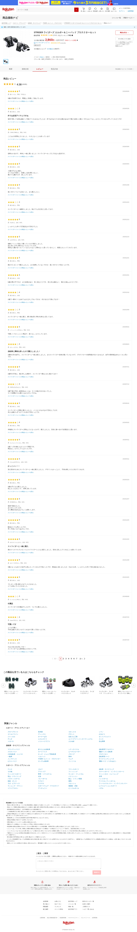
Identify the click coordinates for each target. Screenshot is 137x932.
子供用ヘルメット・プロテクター (52, 23)
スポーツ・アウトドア (19, 23)
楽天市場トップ (6, 23)
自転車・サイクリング (34, 23)
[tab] (10, 69)
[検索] (76, 10)
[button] (89, 9)
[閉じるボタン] (135, 27)
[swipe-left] (3, 685)
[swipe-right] (133, 685)
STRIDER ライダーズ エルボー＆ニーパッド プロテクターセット (83, 23)
